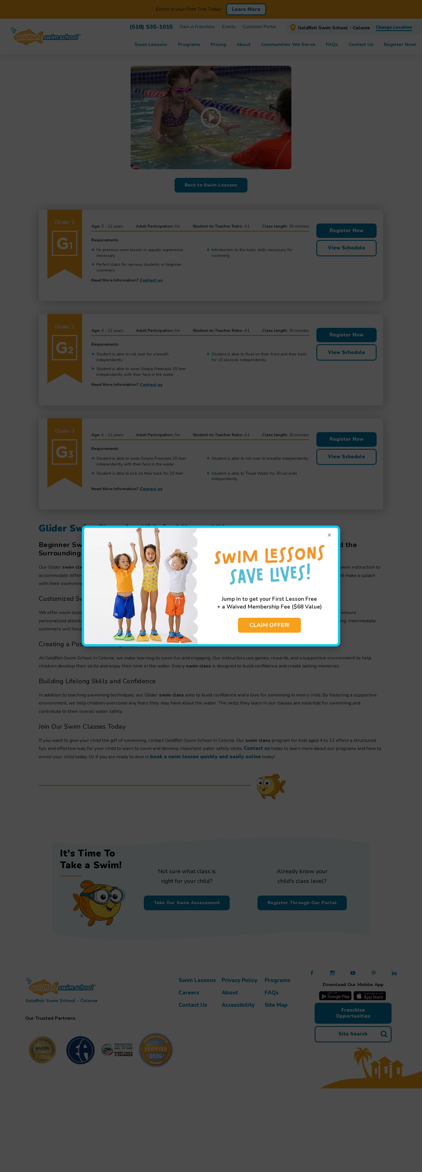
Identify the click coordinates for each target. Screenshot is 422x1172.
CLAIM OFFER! (269, 625)
